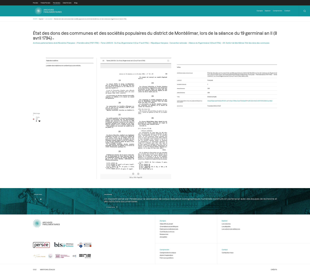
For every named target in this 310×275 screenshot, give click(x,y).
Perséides (56, 3)
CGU (34, 269)
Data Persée (67, 3)
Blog (75, 3)
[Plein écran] (168, 60)
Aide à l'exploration (166, 255)
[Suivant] (138, 173)
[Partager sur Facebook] (36, 121)
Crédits (274, 269)
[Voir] (53, 37)
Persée (35, 3)
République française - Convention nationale (169, 43)
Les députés (226, 226)
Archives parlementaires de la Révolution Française (54, 43)
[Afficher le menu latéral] (103, 60)
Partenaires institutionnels (169, 229)
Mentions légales (47, 269)
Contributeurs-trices (167, 232)
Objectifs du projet (166, 224)
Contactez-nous (227, 252)
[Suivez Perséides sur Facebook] (35, 199)
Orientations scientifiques (169, 226)
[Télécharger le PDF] (33, 119)
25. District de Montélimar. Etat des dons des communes (246, 43)
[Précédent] (133, 173)
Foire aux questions (166, 258)
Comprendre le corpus (168, 252)
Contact (287, 10)
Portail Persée (45, 3)
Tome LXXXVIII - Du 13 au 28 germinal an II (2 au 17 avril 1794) (125, 43)
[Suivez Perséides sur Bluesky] (41, 199)
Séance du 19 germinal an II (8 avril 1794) (205, 43)
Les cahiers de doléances (231, 229)
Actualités (163, 237)
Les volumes (48, 19)
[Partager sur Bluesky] (39, 121)
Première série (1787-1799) (88, 43)
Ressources (164, 234)
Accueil (35, 18)
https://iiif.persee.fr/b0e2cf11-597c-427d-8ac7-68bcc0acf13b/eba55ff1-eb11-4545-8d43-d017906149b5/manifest (239, 101)
